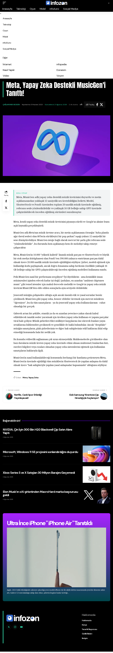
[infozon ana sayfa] (22, 617)
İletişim (85, 638)
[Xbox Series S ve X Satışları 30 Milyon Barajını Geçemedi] (96, 474)
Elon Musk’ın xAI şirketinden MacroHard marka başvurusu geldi (40, 493)
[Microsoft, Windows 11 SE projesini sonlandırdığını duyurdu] (96, 454)
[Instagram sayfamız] (15, 627)
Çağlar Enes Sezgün (11, 105)
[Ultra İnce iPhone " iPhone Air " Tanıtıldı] (56, 557)
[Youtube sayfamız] (21, 627)
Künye (84, 625)
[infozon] (56, 3)
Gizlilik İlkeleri (87, 634)
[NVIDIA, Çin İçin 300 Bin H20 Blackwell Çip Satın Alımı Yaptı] (96, 433)
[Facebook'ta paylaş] (97, 104)
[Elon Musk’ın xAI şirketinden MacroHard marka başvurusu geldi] (96, 495)
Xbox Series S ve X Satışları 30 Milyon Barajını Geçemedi (39, 473)
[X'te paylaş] (101, 104)
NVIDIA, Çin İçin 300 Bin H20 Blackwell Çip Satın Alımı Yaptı (37, 431)
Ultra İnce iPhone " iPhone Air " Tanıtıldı (49, 523)
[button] (5, 3)
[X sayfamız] (8, 627)
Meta (25, 377)
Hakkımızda (86, 620)
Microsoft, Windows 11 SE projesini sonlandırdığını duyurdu (40, 452)
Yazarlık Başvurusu (89, 629)
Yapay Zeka (33, 377)
